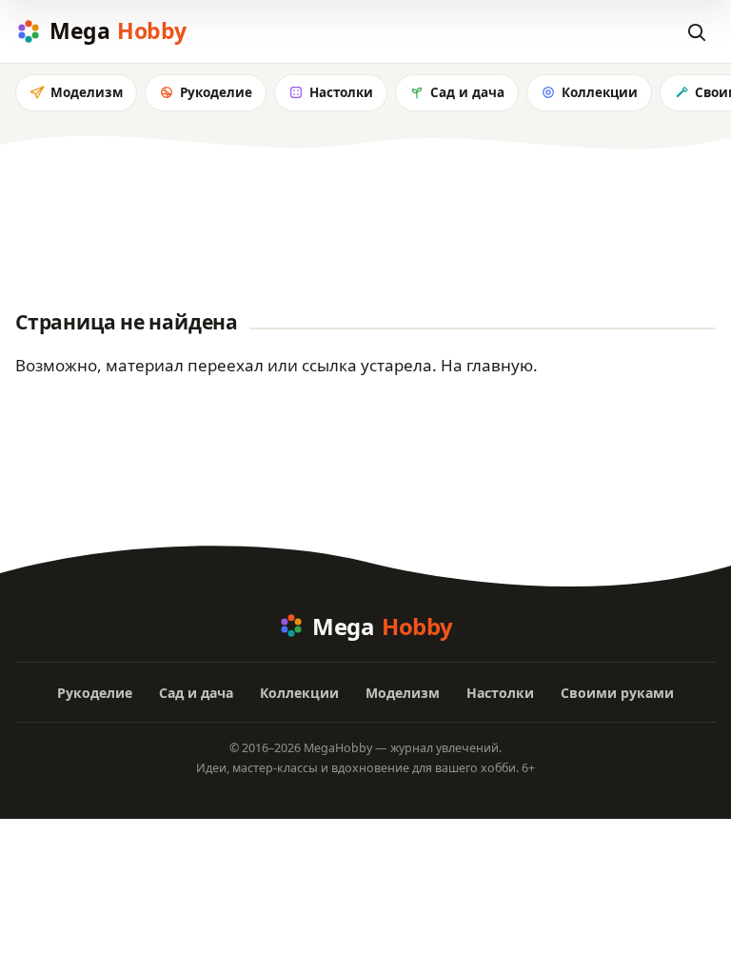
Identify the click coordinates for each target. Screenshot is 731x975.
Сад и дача (467, 92)
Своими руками (617, 693)
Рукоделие (216, 92)
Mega (118, 30)
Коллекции (600, 92)
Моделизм (86, 92)
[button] (696, 31)
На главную (487, 365)
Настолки (341, 92)
